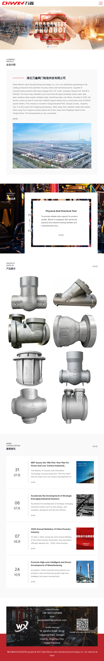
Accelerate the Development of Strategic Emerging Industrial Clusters (51, 497)
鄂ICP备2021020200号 (16, 652)
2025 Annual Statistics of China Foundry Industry (51, 530)
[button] (47, 46)
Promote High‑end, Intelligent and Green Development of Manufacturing (51, 563)
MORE (15, 119)
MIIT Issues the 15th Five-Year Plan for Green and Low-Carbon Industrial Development (50, 464)
